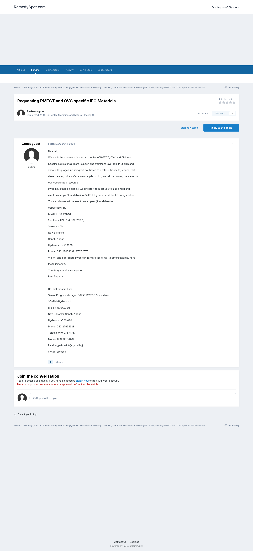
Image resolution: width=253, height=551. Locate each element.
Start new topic (189, 127)
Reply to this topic (221, 127)
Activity (69, 69)
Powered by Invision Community (126, 546)
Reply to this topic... (47, 398)
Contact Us (120, 541)
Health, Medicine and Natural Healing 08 (72, 115)
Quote (59, 362)
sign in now (82, 380)
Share (204, 113)
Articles (21, 69)
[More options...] (233, 144)
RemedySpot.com (29, 7)
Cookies (134, 541)
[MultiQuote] (50, 362)
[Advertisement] (126, 39)
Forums (35, 69)
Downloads (86, 69)
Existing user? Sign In (225, 7)
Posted (61, 143)
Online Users (53, 69)
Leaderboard (105, 69)
